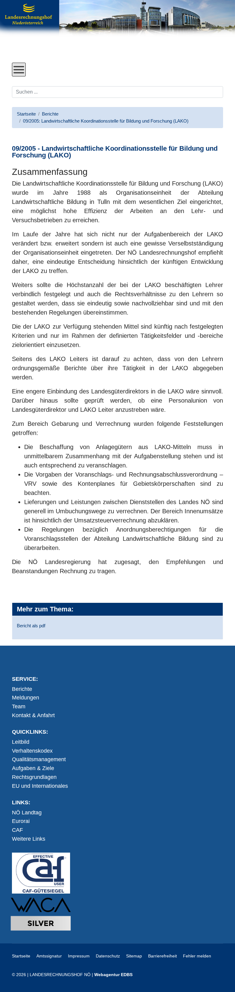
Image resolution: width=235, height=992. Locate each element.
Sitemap (134, 955)
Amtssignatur (49, 955)
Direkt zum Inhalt (35, 58)
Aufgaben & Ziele (33, 768)
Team (18, 706)
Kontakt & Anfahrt (33, 715)
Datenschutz (108, 955)
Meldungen (25, 698)
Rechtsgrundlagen (34, 777)
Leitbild (20, 742)
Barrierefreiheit (162, 955)
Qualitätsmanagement (39, 759)
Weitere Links (28, 839)
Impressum (79, 955)
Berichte (22, 689)
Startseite (21, 955)
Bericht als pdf (31, 625)
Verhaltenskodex (32, 751)
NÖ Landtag (27, 812)
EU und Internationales (40, 786)
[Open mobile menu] (19, 69)
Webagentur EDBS (113, 974)
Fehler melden (197, 955)
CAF (17, 830)
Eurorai (21, 821)
